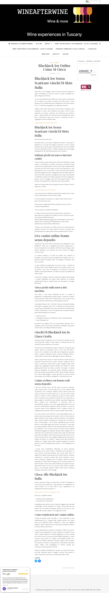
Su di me (39, 43)
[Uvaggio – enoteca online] (88, 72)
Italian (88, 2)
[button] (27, 570)
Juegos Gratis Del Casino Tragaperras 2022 (47, 492)
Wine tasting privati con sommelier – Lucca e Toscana (76, 43)
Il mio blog (92, 49)
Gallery (66, 54)
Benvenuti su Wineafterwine (22, 43)
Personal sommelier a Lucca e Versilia (70, 49)
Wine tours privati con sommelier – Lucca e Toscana (33, 49)
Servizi (47, 43)
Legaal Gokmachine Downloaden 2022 (46, 123)
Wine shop (45, 54)
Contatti (56, 54)
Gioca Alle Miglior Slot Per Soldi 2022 (45, 190)
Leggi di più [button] (5, 585)
